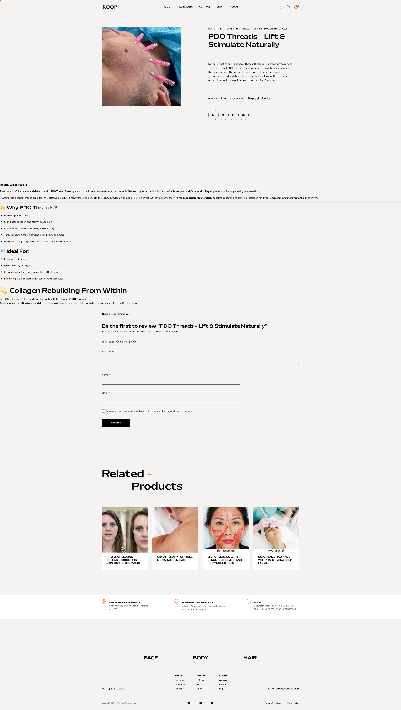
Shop (220, 7)
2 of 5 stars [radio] (121, 341)
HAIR (250, 658)
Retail (200, 684)
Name (106, 375)
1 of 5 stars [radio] (117, 341)
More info (266, 98)
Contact (204, 7)
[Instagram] (200, 703)
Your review (109, 351)
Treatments (184, 7)
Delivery (223, 680)
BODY (200, 658)
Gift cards (201, 680)
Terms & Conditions (273, 703)
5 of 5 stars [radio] (134, 341)
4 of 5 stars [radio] (130, 341)
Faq (221, 688)
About (234, 7)
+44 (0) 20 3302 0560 (114, 689)
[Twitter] (212, 703)
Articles (178, 688)
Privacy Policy (293, 703)
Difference (180, 684)
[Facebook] (188, 703)
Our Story (179, 680)
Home (166, 7)
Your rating (108, 341)
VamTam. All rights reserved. (128, 703)
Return (222, 684)
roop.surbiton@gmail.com (281, 689)
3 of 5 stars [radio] (126, 341)
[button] (213, 115)
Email (106, 393)
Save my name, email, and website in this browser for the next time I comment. (150, 411)
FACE (151, 658)
